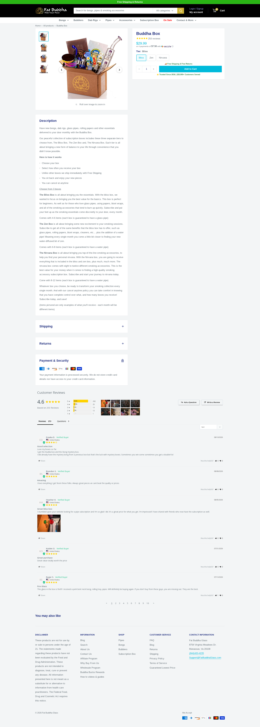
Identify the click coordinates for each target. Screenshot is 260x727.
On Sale (167, 20)
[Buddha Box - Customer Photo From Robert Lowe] (115, 411)
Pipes (108, 20)
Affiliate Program (88, 658)
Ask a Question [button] (190, 402)
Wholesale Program (90, 667)
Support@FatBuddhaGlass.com (205, 657)
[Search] (180, 11)
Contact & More (185, 20)
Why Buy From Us (89, 663)
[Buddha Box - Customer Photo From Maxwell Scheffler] (115, 403)
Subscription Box (149, 20)
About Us (85, 649)
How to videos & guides (92, 677)
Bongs (62, 20)
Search (83, 645)
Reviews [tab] (42, 421)
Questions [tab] (61, 421)
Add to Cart (190, 69)
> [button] (153, 603)
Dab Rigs (93, 20)
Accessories (125, 20)
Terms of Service (158, 663)
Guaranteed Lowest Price (162, 667)
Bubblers (78, 20)
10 (148, 603)
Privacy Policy (157, 658)
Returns (154, 649)
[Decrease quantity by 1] (139, 69)
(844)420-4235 (196, 653)
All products (48, 25)
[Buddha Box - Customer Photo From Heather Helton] (105, 403)
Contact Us (86, 654)
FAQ (152, 640)
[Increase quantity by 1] (153, 69)
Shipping (154, 654)
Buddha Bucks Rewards (92, 672)
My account (196, 12)
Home (38, 25)
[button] (178, 46)
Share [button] (42, 461)
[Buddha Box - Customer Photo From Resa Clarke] (125, 411)
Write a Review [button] (213, 402)
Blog (82, 640)
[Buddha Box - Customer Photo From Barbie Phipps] (125, 403)
